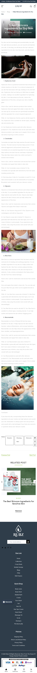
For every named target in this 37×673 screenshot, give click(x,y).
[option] (18, 488)
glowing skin (19, 439)
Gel (18, 603)
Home (3, 12)
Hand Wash (18, 612)
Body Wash (18, 592)
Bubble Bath (18, 595)
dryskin (9, 438)
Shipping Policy (18, 637)
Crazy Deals (18, 564)
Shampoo (18, 621)
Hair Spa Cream (18, 609)
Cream (19, 597)
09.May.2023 (18, 32)
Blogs (9, 12)
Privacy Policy (18, 642)
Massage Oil (18, 615)
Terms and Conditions (18, 645)
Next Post (33, 455)
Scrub (18, 618)
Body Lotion (18, 589)
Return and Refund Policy (18, 639)
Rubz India (9, 32)
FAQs (18, 573)
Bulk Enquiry (18, 576)
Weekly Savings (18, 567)
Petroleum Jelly (18, 624)
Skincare (29, 438)
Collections (18, 561)
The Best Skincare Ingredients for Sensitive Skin (18, 502)
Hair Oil (18, 606)
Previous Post (5, 455)
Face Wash (18, 600)
